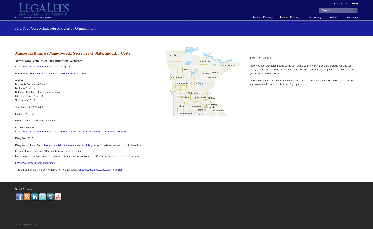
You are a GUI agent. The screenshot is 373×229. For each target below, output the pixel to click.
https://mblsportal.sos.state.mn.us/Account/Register (70, 145)
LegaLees (44, 10)
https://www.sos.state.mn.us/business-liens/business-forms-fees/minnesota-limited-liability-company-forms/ (71, 131)
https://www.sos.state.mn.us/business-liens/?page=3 (42, 66)
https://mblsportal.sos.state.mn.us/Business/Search (62, 73)
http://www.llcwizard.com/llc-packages (35, 163)
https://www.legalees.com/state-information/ (100, 169)
